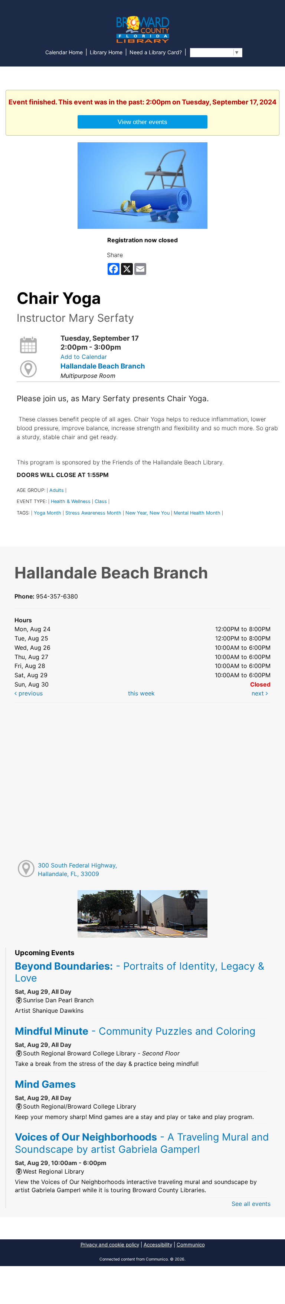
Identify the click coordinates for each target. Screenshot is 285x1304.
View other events (142, 122)
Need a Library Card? (156, 52)
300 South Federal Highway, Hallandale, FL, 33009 (77, 870)
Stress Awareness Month (93, 513)
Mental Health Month (197, 513)
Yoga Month (47, 513)
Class (101, 501)
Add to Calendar (83, 356)
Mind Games (45, 1084)
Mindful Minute (135, 1031)
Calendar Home (64, 52)
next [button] (259, 693)
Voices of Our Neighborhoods (142, 1143)
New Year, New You (147, 513)
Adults (56, 490)
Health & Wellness (71, 501)
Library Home (106, 52)
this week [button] (141, 693)
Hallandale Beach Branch (102, 366)
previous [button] (30, 693)
